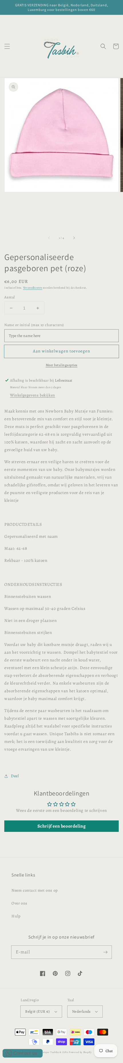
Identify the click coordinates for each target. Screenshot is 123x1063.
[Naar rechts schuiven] (74, 238)
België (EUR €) (37, 1011)
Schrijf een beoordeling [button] (61, 826)
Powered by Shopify (80, 1052)
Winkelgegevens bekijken (32, 395)
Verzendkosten (32, 287)
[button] (7, 46)
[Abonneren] (105, 952)
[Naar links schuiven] (49, 238)
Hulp (15, 916)
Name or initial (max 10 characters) (34, 324)
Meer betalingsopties (62, 365)
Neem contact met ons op (34, 890)
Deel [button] (15, 776)
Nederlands (81, 1011)
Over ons (19, 903)
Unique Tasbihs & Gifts (54, 1052)
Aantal (9, 297)
